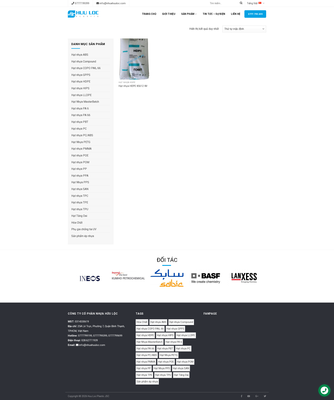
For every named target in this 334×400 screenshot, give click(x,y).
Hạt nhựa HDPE (80, 81)
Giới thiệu (168, 14)
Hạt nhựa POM (80, 162)
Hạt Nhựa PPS (80, 182)
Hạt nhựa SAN (79, 189)
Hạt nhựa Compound (83, 61)
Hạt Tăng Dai (79, 215)
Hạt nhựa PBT (79, 122)
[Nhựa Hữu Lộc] (83, 14)
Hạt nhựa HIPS (80, 88)
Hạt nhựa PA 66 (80, 115)
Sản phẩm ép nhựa (82, 236)
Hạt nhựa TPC (79, 195)
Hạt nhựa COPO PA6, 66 (86, 68)
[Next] (261, 283)
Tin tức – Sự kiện (214, 14)
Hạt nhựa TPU (79, 209)
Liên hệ (235, 14)
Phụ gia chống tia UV (83, 229)
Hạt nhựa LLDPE (81, 95)
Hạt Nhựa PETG (80, 142)
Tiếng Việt (252, 3)
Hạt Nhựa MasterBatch (85, 101)
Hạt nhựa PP (79, 169)
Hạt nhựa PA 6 (80, 108)
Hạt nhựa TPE (79, 202)
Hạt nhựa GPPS (80, 75)
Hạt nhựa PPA (79, 175)
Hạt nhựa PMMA (81, 148)
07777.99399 (82, 3)
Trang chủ (149, 14)
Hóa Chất (76, 222)
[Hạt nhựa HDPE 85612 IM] (136, 59)
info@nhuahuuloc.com (113, 3)
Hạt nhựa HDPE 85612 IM (133, 86)
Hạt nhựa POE (79, 155)
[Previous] (72, 283)
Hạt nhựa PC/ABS (82, 135)
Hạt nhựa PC (79, 128)
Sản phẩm (187, 14)
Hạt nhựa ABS (79, 54)
